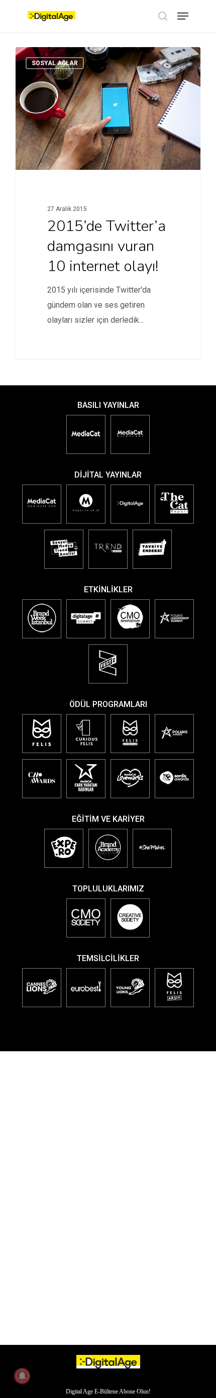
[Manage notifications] (22, 1376)
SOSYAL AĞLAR (55, 63)
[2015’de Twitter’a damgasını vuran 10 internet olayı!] (108, 203)
